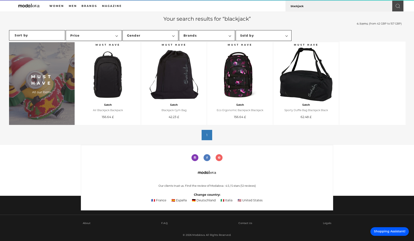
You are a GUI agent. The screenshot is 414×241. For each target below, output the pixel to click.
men (73, 6)
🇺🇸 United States (250, 200)
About (86, 223)
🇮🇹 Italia (226, 200)
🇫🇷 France (158, 200)
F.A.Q (164, 223)
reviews (248, 185)
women (56, 6)
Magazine (112, 6)
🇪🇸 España (179, 200)
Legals (327, 223)
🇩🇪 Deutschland (204, 200)
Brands (89, 6)
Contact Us (245, 223)
